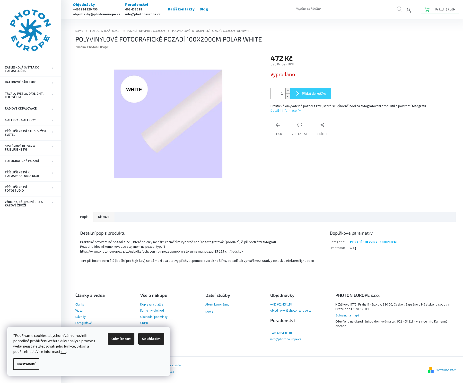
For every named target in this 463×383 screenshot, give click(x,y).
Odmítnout (121, 338)
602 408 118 (133, 9)
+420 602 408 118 (281, 304)
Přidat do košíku (314, 93)
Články (79, 304)
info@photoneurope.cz (143, 14)
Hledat (401, 9)
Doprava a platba (151, 304)
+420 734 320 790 (85, 9)
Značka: (92, 47)
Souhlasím (151, 338)
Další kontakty (181, 9)
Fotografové (83, 323)
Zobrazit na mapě (347, 315)
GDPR (144, 323)
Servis (209, 312)
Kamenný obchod (152, 310)
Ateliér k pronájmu (217, 304)
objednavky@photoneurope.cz (96, 14)
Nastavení (26, 364)
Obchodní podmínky (153, 317)
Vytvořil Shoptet (446, 370)
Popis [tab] (84, 216)
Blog (204, 9)
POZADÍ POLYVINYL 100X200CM (373, 242)
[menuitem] (30, 69)
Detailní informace (284, 110)
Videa (79, 310)
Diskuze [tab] (104, 216)
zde (63, 351)
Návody (80, 317)
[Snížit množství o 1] (287, 96)
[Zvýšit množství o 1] (287, 91)
